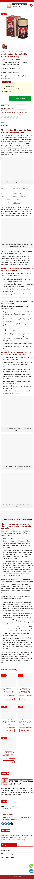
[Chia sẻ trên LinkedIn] (17, 117)
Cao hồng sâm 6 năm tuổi (18, 110)
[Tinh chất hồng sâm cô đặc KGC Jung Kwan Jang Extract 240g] (8, 680)
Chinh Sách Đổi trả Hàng (8, 835)
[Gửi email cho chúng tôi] (11, 823)
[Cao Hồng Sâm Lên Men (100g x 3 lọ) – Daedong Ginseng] (25, 711)
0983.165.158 (7, 809)
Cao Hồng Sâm (7, 110)
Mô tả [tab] (2, 122)
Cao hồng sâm (19, 51)
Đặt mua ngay (20, 98)
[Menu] (2, 5)
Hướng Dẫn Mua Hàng (8, 839)
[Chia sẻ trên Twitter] (8, 117)
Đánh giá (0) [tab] (4, 125)
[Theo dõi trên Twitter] (8, 823)
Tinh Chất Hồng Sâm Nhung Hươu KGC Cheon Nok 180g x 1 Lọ (25, 691)
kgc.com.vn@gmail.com (10, 812)
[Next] (30, 27)
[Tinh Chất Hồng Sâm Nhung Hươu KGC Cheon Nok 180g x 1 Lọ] (25, 680)
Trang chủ (4, 51)
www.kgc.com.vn (8, 814)
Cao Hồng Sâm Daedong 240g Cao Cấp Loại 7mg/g (8, 723)
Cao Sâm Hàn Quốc (24, 112)
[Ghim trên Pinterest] (14, 117)
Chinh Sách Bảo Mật (7, 837)
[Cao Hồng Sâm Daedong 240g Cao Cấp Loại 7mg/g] (8, 711)
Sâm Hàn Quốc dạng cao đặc (17, 114)
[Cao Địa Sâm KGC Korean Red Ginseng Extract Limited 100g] (8, 742)
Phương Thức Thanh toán (24, 835)
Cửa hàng (10, 51)
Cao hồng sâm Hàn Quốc (13, 112)
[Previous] (3, 27)
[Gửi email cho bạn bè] (11, 117)
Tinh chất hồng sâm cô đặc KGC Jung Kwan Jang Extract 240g (9, 691)
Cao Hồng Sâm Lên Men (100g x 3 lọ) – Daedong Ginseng (25, 723)
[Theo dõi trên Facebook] (2, 823)
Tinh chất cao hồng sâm (8, 135)
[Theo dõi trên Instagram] (5, 823)
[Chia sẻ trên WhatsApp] (2, 117)
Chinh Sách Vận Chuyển (21, 837)
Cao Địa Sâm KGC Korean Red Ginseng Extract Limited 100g (8, 754)
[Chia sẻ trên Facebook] (5, 117)
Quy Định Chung (20, 839)
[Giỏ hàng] (31, 5)
